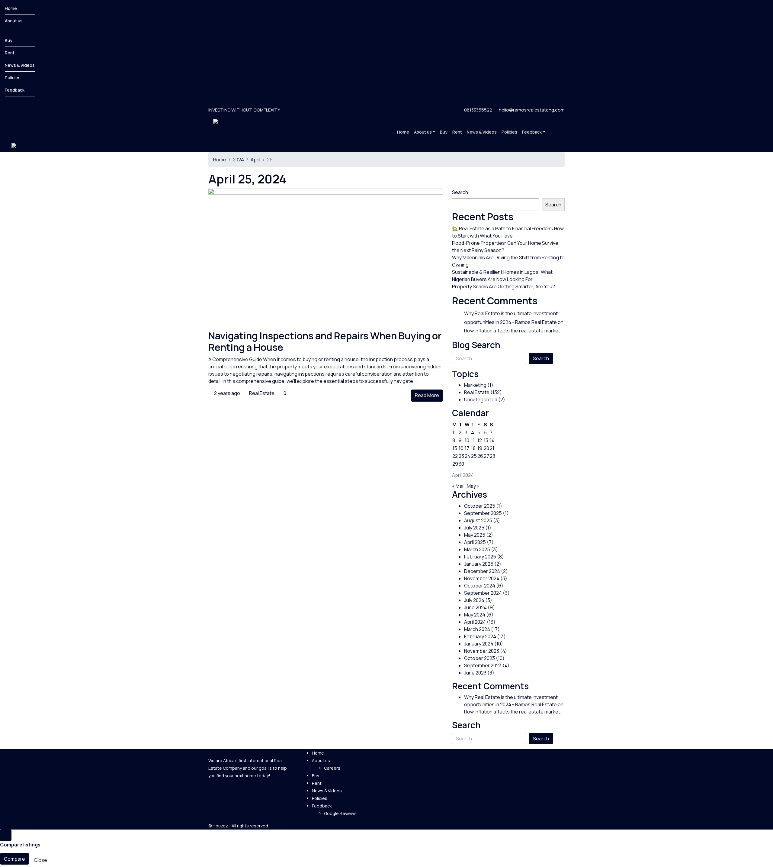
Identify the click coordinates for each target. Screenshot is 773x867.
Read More (427, 395)
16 (461, 448)
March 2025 (477, 549)
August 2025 (478, 520)
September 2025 (483, 513)
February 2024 (480, 636)
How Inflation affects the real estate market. (512, 330)
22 (455, 456)
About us (14, 21)
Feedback (14, 90)
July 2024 (474, 600)
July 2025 (474, 527)
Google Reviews (340, 813)
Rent (9, 53)
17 (467, 448)
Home (11, 8)
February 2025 (480, 556)
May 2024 (474, 614)
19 (479, 448)
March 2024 (477, 629)
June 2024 (475, 607)
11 (473, 440)
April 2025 (475, 542)
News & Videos (20, 65)
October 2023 (479, 658)
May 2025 (474, 535)
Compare (14, 859)
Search (460, 192)
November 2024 (481, 578)
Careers (332, 768)
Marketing (475, 385)
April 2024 (475, 622)
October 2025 (479, 506)
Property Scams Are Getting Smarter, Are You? (503, 286)
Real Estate (261, 393)
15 (454, 448)
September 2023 (483, 665)
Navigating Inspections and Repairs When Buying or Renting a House (324, 341)
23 (461, 456)
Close (40, 860)
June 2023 (475, 672)
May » (473, 486)
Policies (13, 77)
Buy (8, 40)
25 (474, 456)
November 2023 (481, 651)
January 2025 (478, 564)
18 (473, 448)
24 (467, 456)
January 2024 (478, 643)
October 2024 (479, 585)
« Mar (458, 486)
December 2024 (482, 571)
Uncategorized (480, 399)
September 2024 (483, 593)
